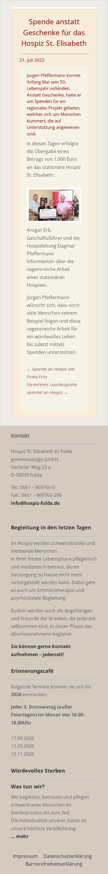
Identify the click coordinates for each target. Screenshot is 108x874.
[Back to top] (102, 832)
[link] (54, 219)
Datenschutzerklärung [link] (67, 856)
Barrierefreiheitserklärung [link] (54, 864)
